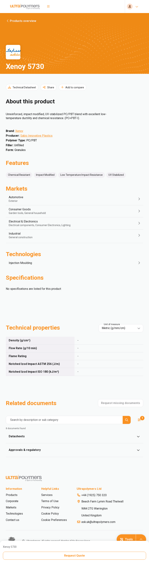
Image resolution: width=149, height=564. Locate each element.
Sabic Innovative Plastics (36, 135)
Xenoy (19, 131)
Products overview (23, 21)
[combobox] (118, 328)
